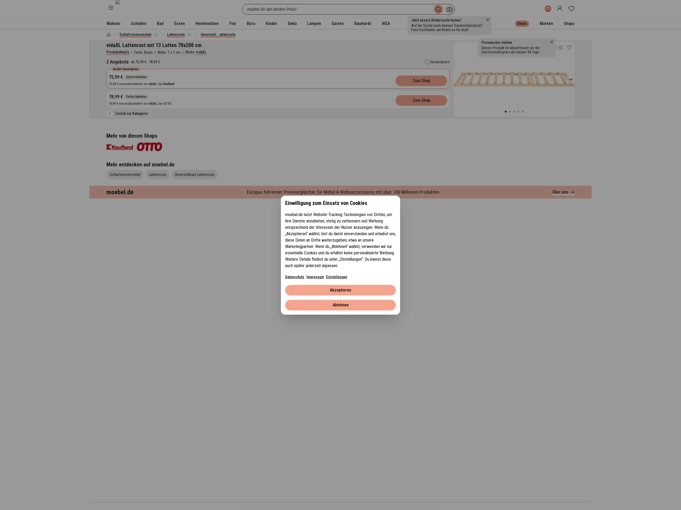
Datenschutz (294, 277)
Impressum (315, 277)
